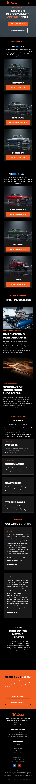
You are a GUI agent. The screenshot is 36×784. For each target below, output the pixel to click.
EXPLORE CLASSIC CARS (18, 284)
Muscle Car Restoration (18, 761)
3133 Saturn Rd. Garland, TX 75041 (18, 736)
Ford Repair (18, 751)
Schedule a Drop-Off (18, 30)
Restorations (18, 748)
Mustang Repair (18, 757)
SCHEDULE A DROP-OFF (18, 702)
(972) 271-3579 (18, 732)
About (18, 744)
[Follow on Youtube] (19, 765)
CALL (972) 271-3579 (18, 24)
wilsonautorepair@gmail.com (18, 734)
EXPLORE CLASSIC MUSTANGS (18, 122)
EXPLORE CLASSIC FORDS (18, 87)
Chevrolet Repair (18, 753)
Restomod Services (18, 759)
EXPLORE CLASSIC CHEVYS (18, 214)
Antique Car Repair (18, 755)
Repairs (18, 746)
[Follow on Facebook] (14, 765)
